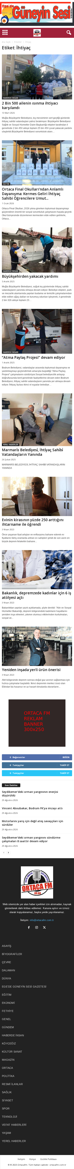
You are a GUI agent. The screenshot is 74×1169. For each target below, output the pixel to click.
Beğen (66, 757)
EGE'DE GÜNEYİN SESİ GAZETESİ (24, 986)
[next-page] (8, 852)
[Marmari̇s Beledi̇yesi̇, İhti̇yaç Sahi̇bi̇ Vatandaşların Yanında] (37, 419)
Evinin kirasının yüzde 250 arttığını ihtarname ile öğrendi (33, 522)
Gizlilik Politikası (48, 1159)
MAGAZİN (8, 1059)
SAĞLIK (7, 1092)
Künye (32, 1159)
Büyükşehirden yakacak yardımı (30, 276)
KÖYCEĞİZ (9, 1043)
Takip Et (64, 765)
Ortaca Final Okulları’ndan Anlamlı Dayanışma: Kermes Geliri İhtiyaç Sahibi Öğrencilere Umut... (32, 194)
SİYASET (7, 1100)
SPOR (5, 1108)
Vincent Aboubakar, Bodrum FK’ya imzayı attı (32, 808)
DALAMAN (8, 970)
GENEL (6, 1019)
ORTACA (7, 1067)
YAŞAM (6, 1132)
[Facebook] (30, 927)
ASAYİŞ (6, 945)
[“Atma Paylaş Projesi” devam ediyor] (37, 331)
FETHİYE (7, 1010)
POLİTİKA (8, 1076)
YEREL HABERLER (10, 444)
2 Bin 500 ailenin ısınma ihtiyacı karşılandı (30, 105)
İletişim (21, 1159)
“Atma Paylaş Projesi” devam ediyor (33, 357)
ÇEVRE (6, 962)
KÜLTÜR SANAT (12, 1051)
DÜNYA (6, 978)
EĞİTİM (6, 184)
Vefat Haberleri (14, 1124)
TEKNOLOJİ (9, 1116)
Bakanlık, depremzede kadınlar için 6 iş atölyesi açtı (36, 595)
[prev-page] (4, 852)
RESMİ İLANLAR (12, 1084)
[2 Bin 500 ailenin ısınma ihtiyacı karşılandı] (37, 77)
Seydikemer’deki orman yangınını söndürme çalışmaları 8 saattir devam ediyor (31, 839)
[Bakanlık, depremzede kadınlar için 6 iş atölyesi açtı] (37, 569)
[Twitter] (44, 927)
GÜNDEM (8, 1027)
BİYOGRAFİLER (12, 954)
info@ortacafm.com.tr (42, 920)
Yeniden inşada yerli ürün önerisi (31, 669)
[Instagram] (37, 927)
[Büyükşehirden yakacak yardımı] (37, 250)
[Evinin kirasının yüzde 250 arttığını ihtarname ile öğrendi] (37, 496)
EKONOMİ (8, 1002)
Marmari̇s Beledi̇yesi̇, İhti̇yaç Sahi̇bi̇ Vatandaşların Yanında (32, 452)
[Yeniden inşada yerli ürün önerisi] (37, 646)
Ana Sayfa (6, 42)
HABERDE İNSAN (10, 98)
